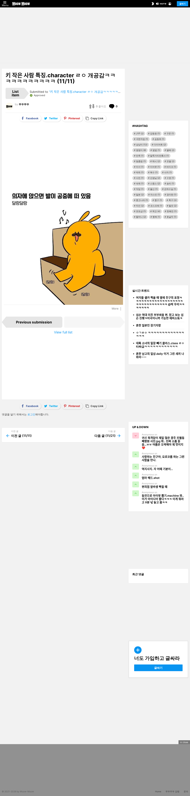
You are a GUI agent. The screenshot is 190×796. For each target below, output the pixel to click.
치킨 (140, 205)
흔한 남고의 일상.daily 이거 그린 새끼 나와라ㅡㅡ (160, 355)
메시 (156, 161)
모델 (170, 161)
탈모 (173, 205)
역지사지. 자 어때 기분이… (157, 469)
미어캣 (155, 166)
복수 (154, 172)
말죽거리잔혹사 (159, 155)
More (115, 308)
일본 (140, 194)
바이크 (171, 166)
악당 (140, 189)
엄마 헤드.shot (151, 478)
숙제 (140, 183)
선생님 (155, 178)
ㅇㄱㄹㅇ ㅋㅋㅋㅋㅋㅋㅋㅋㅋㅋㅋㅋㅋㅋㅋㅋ (160, 334)
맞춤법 (141, 161)
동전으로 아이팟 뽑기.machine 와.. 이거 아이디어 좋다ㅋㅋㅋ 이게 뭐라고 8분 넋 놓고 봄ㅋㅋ (163, 499)
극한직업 (142, 139)
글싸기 (182, 3)
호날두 (171, 216)
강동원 (155, 133)
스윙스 (155, 183)
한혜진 (172, 211)
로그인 (31, 414)
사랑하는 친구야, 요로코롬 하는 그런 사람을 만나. (163, 458)
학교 (156, 211)
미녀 (140, 166)
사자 (168, 172)
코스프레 (156, 205)
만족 (140, 155)
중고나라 (142, 200)
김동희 (159, 139)
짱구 (158, 200)
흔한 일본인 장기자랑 (148, 325)
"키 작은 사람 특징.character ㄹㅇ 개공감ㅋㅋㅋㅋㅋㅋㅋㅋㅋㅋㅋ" (93, 92)
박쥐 (140, 172)
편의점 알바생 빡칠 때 (154, 486)
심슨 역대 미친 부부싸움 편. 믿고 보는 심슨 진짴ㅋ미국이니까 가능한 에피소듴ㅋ (160, 316)
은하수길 (170, 189)
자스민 (155, 194)
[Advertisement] (95, 35)
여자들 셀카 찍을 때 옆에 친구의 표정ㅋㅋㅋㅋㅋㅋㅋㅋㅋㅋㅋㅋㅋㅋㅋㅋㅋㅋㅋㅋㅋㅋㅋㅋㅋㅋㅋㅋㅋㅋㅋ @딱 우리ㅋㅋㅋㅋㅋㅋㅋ (160, 302)
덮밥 (156, 150)
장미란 (171, 194)
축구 (173, 200)
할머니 (141, 216)
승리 (170, 183)
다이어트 (160, 144)
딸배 (170, 150)
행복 (156, 216)
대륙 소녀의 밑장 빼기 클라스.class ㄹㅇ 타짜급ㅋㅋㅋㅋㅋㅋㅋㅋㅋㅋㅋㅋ (160, 344)
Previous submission (34, 322)
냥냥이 (141, 144)
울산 (154, 189)
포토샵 (141, 211)
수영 (170, 178)
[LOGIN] (169, 4)
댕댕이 (141, 150)
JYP (140, 133)
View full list (63, 332)
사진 (140, 178)
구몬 (170, 133)
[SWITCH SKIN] (152, 4)
